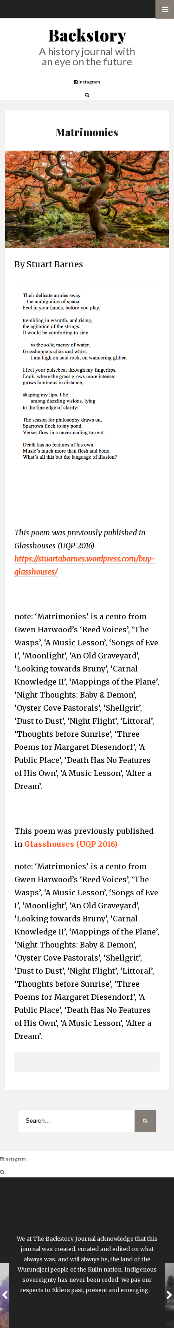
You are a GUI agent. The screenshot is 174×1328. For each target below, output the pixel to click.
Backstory (87, 35)
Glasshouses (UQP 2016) (70, 844)
